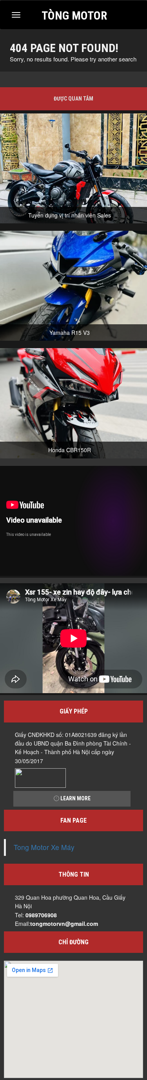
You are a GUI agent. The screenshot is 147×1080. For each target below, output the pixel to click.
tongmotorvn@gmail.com (64, 923)
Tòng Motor (74, 14)
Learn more (75, 798)
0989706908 (41, 915)
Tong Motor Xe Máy (44, 847)
